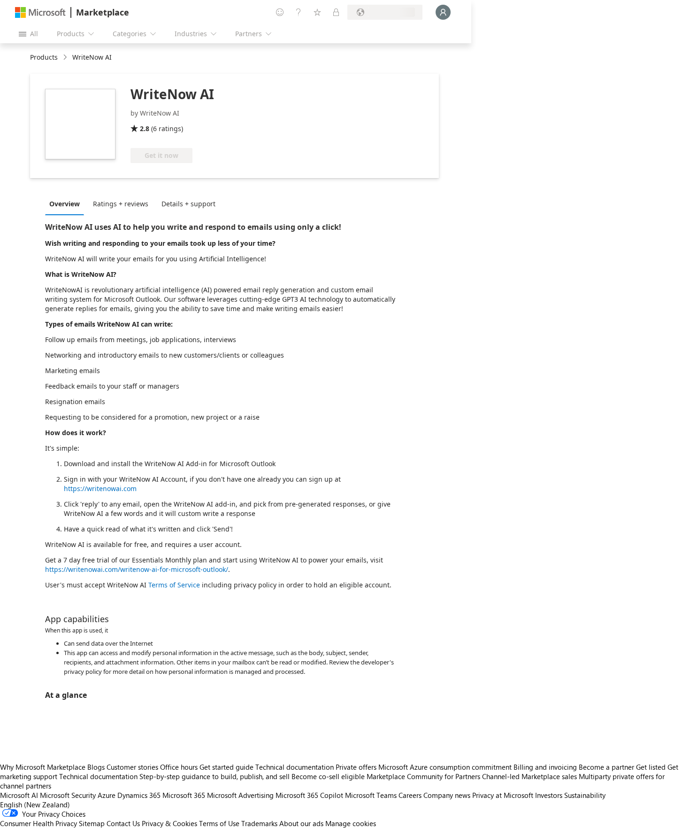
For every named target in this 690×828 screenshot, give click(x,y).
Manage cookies (350, 823)
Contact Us (123, 823)
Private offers (356, 767)
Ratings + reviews (120, 203)
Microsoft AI (19, 795)
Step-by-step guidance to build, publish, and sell (214, 776)
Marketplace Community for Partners (423, 776)
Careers (410, 795)
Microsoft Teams (371, 795)
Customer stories (132, 767)
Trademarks (259, 823)
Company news (446, 795)
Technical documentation (294, 767)
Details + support (188, 203)
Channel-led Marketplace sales (529, 776)
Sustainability (585, 795)
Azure (106, 795)
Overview (64, 203)
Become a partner (606, 767)
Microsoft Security (68, 795)
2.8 (144, 128)
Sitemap (92, 823)
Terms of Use (219, 823)
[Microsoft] (40, 12)
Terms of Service (174, 584)
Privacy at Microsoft (502, 795)
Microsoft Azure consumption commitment (446, 767)
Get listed (651, 767)
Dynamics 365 (139, 795)
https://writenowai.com (100, 488)
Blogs (96, 767)
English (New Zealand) (35, 804)
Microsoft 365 (183, 795)
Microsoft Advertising (240, 795)
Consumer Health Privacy (38, 823)
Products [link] (44, 57)
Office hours (179, 767)
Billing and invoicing (545, 767)
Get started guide (226, 767)
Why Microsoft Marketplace (42, 767)
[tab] (67, 203)
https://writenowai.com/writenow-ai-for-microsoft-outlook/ (136, 569)
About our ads (301, 823)
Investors (548, 795)
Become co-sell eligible (328, 776)
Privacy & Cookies (169, 823)
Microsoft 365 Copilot (309, 795)
